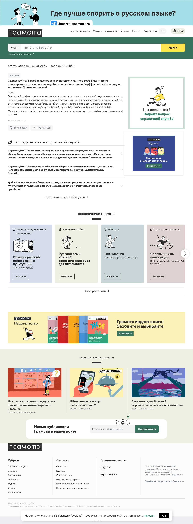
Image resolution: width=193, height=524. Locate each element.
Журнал (125, 31)
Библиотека (14, 479)
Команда (60, 471)
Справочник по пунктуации (162, 255)
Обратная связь (64, 475)
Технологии (85, 408)
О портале (61, 466)
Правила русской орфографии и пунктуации (26, 260)
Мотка (117, 506)
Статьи (11, 412)
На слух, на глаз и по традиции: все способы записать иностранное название (31, 405)
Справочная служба (80, 31)
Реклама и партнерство (68, 479)
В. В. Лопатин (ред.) (23, 267)
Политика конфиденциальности (72, 484)
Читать (19, 276)
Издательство (150, 31)
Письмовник (114, 254)
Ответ (11, 93)
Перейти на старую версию (163, 481)
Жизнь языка (147, 408)
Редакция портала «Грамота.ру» (121, 257)
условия (149, 515)
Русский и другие (27, 412)
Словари (97, 31)
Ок (164, 515)
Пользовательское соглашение (72, 488)
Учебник (136, 31)
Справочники (111, 31)
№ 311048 (14, 75)
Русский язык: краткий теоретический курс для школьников (74, 259)
